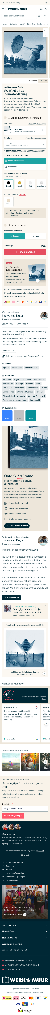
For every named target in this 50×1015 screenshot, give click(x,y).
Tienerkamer (32, 387)
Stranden (7, 379)
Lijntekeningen (17, 387)
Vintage (19, 383)
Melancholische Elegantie (14, 396)
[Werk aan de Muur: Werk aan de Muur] (46, 944)
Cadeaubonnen (12, 880)
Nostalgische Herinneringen (15, 400)
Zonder (16, 236)
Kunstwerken (9, 925)
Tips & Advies (9, 937)
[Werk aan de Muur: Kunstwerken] (46, 925)
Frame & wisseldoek (16, 161)
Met (37, 236)
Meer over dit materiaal (37, 124)
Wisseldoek (12, 167)
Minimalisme (39, 379)
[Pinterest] (14, 950)
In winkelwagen (27, 252)
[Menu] (3, 9)
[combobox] (19, 16)
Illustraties (26, 379)
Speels (6, 367)
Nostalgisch (17, 367)
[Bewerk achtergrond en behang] (45, 34)
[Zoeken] (45, 15)
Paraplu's (39, 392)
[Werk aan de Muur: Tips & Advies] (46, 937)
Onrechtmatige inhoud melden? (19, 993)
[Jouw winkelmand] (46, 9)
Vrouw (5, 387)
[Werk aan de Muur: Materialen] (46, 931)
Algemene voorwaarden (20, 989)
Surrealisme (8, 383)
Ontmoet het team (13, 914)
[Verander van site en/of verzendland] (46, 2)
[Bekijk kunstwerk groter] (45, 30)
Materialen (8, 931)
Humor (44, 387)
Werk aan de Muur (12, 944)
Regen (16, 379)
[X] (22, 950)
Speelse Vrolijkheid (36, 396)
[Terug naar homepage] (16, 8)
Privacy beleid (38, 993)
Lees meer (21, 323)
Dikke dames (8, 392)
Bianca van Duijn (15, 87)
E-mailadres (7, 804)
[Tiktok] (26, 950)
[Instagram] (10, 950)
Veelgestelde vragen (14, 862)
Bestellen (10, 866)
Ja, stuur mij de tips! (13, 816)
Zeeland (29, 383)
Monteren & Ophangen (15, 877)
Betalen (9, 869)
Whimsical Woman (25, 392)
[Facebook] (18, 950)
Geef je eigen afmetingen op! (25, 151)
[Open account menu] (41, 9)
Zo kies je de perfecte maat (35, 138)
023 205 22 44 (37, 851)
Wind (38, 383)
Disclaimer (35, 989)
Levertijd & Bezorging (15, 873)
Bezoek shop (7, 323)
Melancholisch (31, 367)
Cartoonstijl (35, 400)
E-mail (26, 855)
